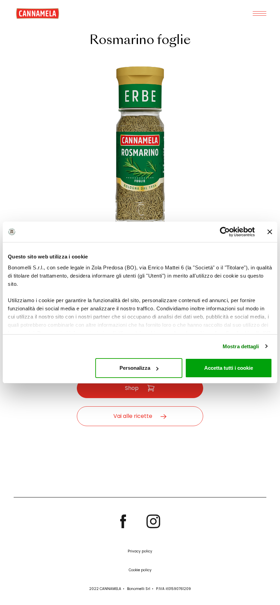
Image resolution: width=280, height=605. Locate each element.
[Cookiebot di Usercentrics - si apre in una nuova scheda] (225, 232)
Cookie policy (140, 570)
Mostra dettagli (241, 346)
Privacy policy (140, 551)
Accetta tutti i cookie (228, 368)
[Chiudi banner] (269, 231)
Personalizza (135, 368)
